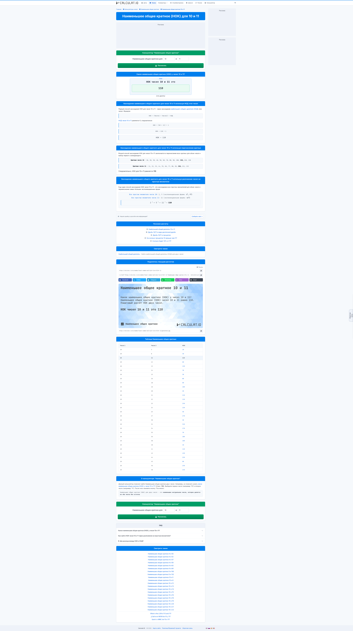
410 (183, 449)
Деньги (190, 3)
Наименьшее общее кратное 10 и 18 (161, 598)
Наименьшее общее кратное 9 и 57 (160, 560)
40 (183, 354)
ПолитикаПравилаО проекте (171, 628)
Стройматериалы (177, 3)
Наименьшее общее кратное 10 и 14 (161, 589)
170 (183, 428)
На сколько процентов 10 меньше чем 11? (162, 238)
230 (183, 403)
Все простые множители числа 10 (143, 194)
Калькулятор (211, 3)
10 (183, 349)
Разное (200, 3)
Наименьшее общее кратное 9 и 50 (160, 554)
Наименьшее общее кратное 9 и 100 (161, 571)
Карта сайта (157, 628)
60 (183, 362)
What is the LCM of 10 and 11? (160, 613)
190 (183, 387)
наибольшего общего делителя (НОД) (184, 109)
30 (183, 374)
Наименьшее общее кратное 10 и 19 (161, 601)
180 (183, 436)
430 (183, 453)
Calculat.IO (141, 628)
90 (183, 383)
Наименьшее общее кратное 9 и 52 (160, 557)
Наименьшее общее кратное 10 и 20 (161, 604)
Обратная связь (351, 315)
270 (183, 416)
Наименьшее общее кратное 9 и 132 (161, 574)
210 (183, 395)
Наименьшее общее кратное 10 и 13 (161, 586)
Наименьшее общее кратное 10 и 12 (161, 583)
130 (183, 366)
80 (183, 378)
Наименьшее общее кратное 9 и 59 (160, 562)
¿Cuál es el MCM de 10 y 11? (161, 616)
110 (183, 399)
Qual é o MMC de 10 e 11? (161, 619)
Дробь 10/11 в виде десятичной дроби (162, 232)
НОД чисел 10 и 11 (125, 120)
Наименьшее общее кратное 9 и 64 (160, 568)
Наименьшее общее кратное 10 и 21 (161, 607)
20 (183, 391)
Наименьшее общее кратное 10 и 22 (161, 610)
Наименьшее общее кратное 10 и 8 (160, 580)
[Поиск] (235, 3)
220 (183, 457)
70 (183, 370)
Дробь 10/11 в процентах (162, 235)
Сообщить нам (197, 216)
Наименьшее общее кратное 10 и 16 (161, 595)
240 (183, 470)
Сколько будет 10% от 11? (161, 241)
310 (183, 424)
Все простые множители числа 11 (145, 198)
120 (183, 407)
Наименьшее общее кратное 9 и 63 (160, 565)
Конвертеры (162, 3)
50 (183, 412)
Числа (154, 3)
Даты (145, 3)
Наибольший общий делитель (129, 254)
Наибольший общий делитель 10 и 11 (162, 229)
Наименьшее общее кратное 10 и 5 (160, 577)
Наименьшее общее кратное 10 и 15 (161, 592)
